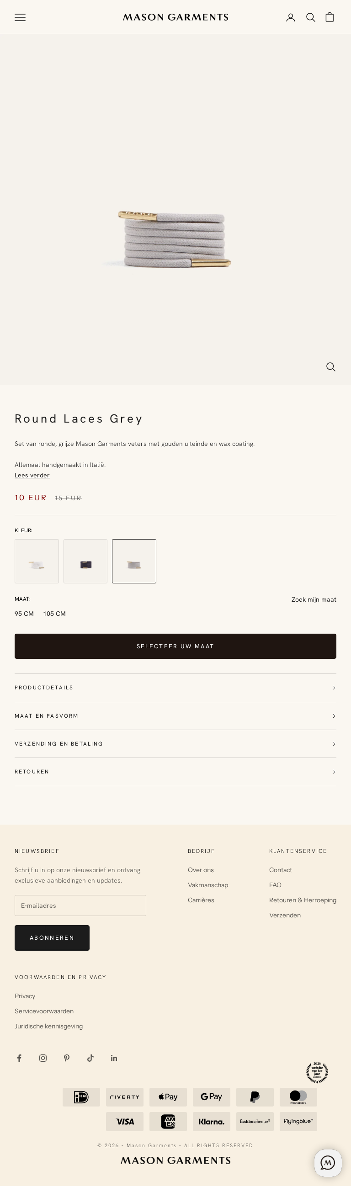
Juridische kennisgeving (49, 1026)
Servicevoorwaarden (44, 1011)
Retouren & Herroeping (302, 900)
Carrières (201, 900)
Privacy (25, 996)
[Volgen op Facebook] (19, 1058)
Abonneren (52, 938)
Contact (280, 870)
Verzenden (285, 915)
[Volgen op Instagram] (43, 1058)
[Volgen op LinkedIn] (114, 1058)
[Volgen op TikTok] (90, 1058)
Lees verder (32, 475)
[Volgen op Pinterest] (66, 1058)
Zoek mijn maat (314, 599)
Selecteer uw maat (176, 646)
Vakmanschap (208, 885)
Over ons (201, 870)
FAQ (275, 885)
